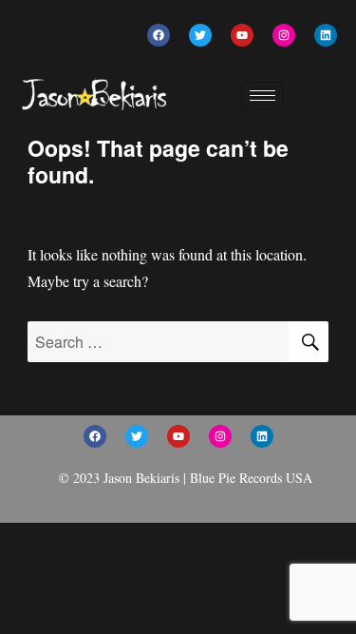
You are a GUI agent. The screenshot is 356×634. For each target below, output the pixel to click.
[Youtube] (242, 35)
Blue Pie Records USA (251, 478)
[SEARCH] (308, 341)
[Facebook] (158, 35)
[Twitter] (200, 35)
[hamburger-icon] (262, 95)
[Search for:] (158, 342)
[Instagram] (283, 35)
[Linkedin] (325, 35)
